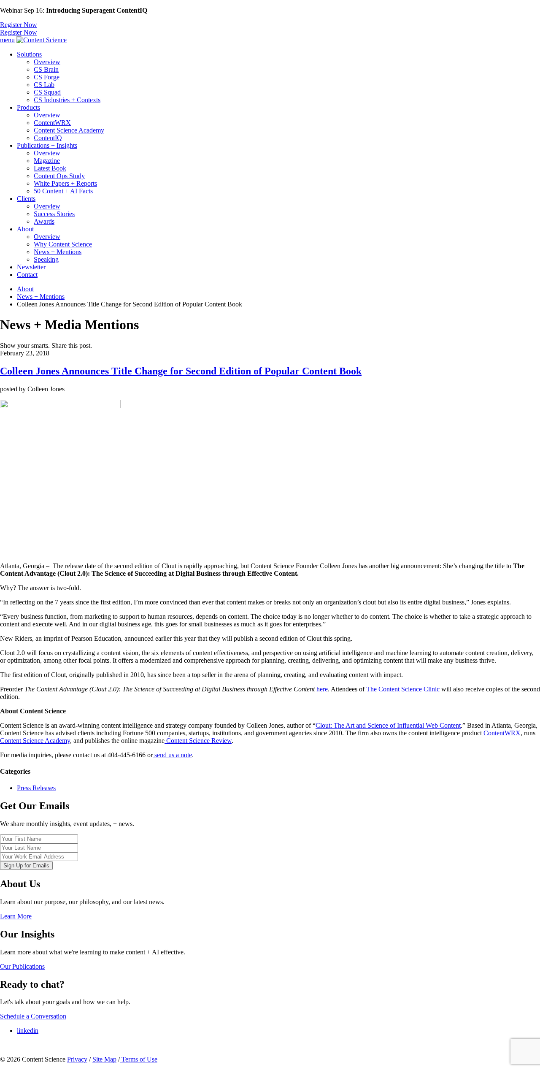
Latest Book (50, 168)
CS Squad (47, 92)
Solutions (29, 54)
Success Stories (54, 213)
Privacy (77, 1059)
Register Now (18, 24)
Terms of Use (138, 1059)
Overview (47, 61)
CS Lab (44, 84)
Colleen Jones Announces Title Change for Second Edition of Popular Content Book (181, 371)
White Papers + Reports (65, 183)
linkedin (27, 1030)
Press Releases (36, 787)
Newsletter (31, 267)
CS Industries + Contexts (67, 99)
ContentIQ (48, 137)
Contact (27, 274)
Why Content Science (63, 244)
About (25, 229)
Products (28, 107)
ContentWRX (52, 122)
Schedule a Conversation (33, 1016)
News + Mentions (57, 251)
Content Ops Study (59, 175)
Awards (44, 221)
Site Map (104, 1059)
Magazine (47, 160)
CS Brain (46, 69)
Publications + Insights (47, 145)
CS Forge (46, 77)
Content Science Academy (69, 130)
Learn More (16, 916)
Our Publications (22, 966)
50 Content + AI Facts (63, 191)
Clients (26, 198)
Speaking (46, 259)
